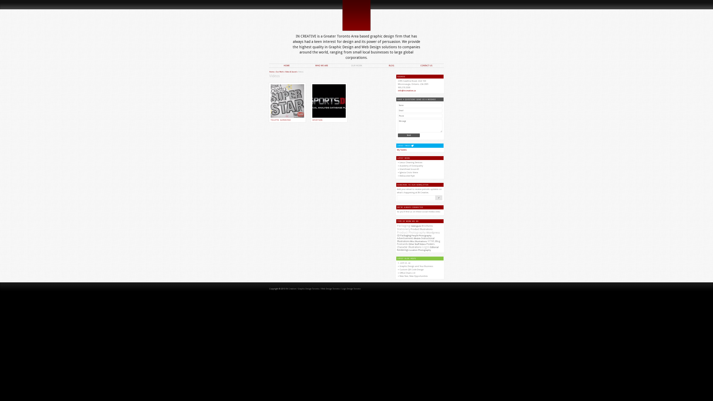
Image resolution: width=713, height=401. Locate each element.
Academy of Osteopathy (411, 166)
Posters (430, 244)
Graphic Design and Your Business (416, 266)
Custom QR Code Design (412, 269)
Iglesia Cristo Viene (409, 172)
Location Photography (420, 250)
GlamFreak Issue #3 (409, 169)
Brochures (427, 225)
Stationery (403, 229)
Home (287, 66)
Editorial (434, 247)
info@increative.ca (407, 90)
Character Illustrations (409, 247)
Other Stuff (413, 244)
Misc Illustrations (418, 241)
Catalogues (416, 226)
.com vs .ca (405, 263)
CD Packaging (404, 235)
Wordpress (433, 232)
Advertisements (405, 238)
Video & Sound (291, 72)
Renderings (403, 250)
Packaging (403, 225)
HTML (431, 241)
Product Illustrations (422, 229)
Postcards (402, 244)
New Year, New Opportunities (414, 276)
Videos (422, 244)
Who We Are (321, 66)
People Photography (421, 235)
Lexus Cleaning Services (411, 162)
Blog (391, 66)
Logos (426, 247)
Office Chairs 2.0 (407, 273)
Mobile (417, 238)
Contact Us (426, 66)
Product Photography (411, 232)
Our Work (356, 66)
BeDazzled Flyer (407, 176)
